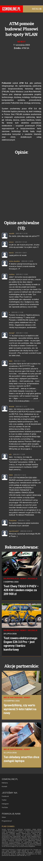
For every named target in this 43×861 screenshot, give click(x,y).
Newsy (21, 41)
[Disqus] (21, 185)
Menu (35, 8)
